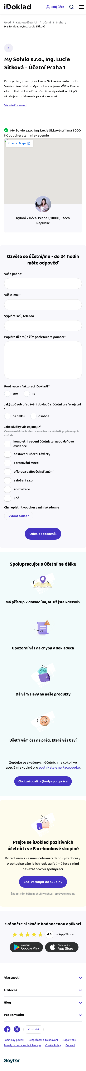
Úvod (7, 22)
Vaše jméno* (13, 274)
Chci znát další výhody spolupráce (43, 781)
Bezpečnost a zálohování (43, 1040)
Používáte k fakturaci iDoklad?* (26, 386)
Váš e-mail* (12, 295)
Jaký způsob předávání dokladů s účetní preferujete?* (42, 407)
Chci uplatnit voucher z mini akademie (31, 507)
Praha (59, 22)
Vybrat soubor (19, 516)
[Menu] (79, 7)
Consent (70, 1045)
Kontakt (33, 1029)
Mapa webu (69, 1040)
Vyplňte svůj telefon (19, 316)
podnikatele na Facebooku (59, 767)
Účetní (47, 22)
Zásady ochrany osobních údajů (22, 1045)
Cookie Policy (53, 1045)
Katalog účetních (27, 22)
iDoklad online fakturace (17, 7)
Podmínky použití (14, 1040)
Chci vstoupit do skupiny (43, 882)
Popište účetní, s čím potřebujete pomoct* (35, 337)
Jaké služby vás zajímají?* (41, 431)
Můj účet (57, 7)
